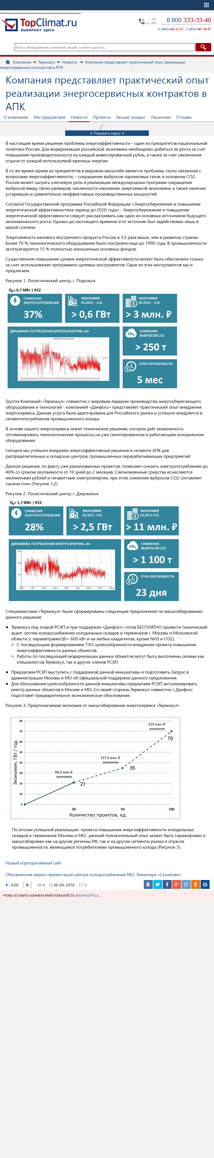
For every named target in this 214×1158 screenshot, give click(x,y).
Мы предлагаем (49, 117)
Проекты (102, 117)
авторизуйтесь (87, 895)
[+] (31, 885)
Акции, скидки (130, 117)
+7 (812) (198, 29)
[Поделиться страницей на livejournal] (186, 884)
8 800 (189, 20)
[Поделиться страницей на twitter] (157, 884)
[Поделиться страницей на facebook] (167, 884)
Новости (79, 117)
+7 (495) (170, 29)
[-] (23, 885)
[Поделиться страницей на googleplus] (176, 884)
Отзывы (184, 117)
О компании (16, 117)
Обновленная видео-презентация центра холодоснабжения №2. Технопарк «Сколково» (93, 874)
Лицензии (160, 117)
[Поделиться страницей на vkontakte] (148, 884)
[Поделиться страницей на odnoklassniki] (195, 884)
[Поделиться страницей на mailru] (205, 884)
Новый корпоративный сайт (34, 863)
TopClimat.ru (39, 25)
